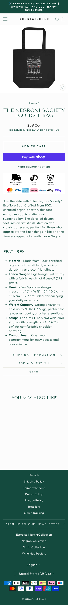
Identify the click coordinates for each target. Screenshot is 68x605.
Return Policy (34, 494)
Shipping (41, 129)
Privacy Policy (34, 500)
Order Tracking (34, 513)
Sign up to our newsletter (33, 524)
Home (33, 103)
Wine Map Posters (34, 553)
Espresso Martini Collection (34, 534)
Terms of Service (34, 488)
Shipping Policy (34, 481)
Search (34, 475)
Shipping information (34, 355)
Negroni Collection (34, 541)
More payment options (34, 166)
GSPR (34, 371)
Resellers (34, 506)
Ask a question (34, 363)
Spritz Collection (34, 547)
